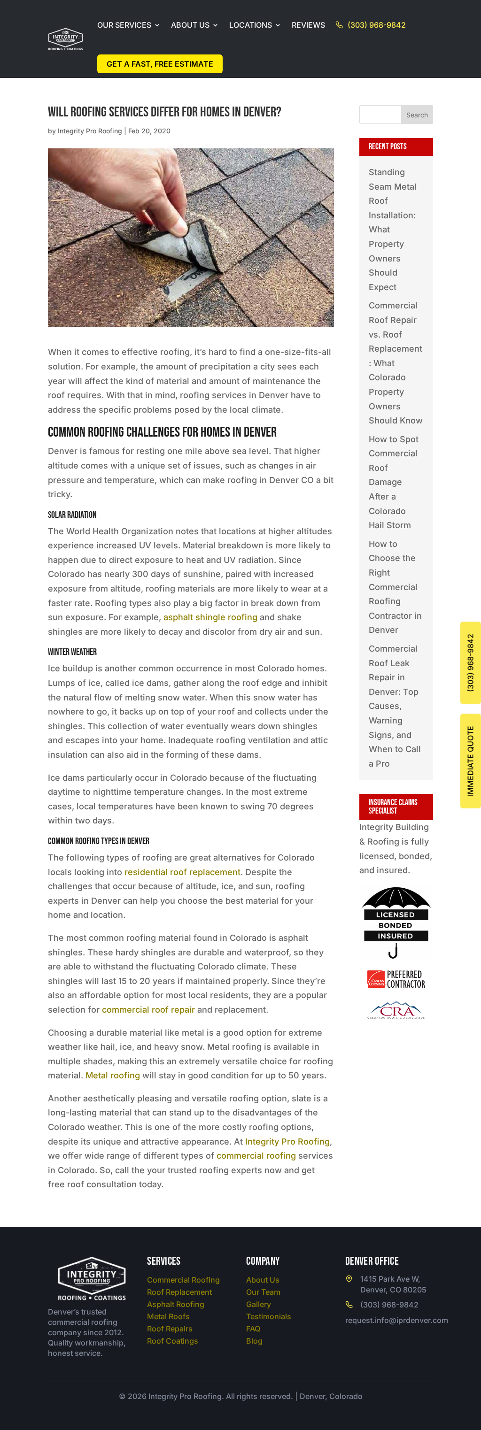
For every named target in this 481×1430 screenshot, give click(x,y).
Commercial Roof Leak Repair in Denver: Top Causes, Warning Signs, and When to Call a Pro (395, 706)
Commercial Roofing (183, 1279)
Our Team (263, 1292)
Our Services (124, 25)
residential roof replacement (182, 872)
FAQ (253, 1328)
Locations (250, 25)
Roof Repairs (170, 1328)
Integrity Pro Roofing (90, 131)
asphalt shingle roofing (210, 617)
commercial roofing (256, 1156)
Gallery (258, 1304)
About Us (190, 25)
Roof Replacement (179, 1292)
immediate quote (470, 761)
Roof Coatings (172, 1340)
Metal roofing (112, 1075)
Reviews (308, 25)
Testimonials (268, 1316)
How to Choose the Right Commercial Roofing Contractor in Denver (395, 587)
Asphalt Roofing (175, 1304)
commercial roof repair (148, 1010)
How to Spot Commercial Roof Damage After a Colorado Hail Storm (394, 482)
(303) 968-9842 (377, 25)
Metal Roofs (168, 1316)
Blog (254, 1340)
